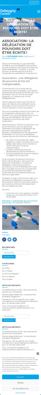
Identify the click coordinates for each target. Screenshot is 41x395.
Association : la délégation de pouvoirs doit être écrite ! (19, 202)
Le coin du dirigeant (10, 274)
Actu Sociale (7, 279)
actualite (6, 268)
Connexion (34, 2)
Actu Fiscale (7, 271)
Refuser (20, 383)
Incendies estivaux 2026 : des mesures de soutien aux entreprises (19, 291)
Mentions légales (20, 392)
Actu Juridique (8, 277)
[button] (38, 354)
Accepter (20, 377)
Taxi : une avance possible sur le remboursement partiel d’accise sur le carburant (18, 308)
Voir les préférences (20, 389)
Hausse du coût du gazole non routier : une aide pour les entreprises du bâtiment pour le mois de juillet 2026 (20, 301)
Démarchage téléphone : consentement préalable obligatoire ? (19, 296)
